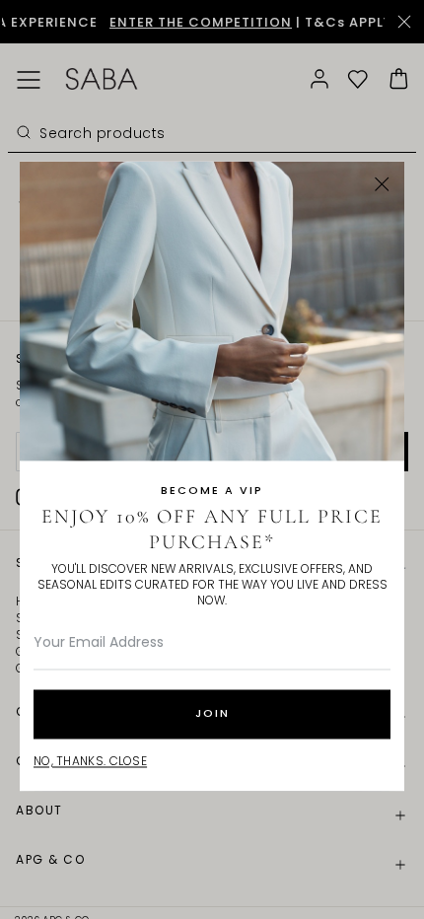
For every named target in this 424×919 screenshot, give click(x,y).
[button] (382, 184)
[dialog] (212, 459)
